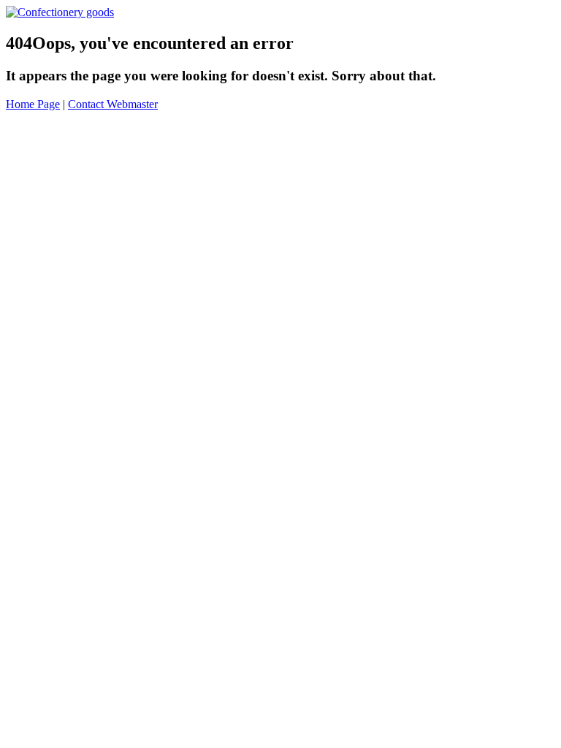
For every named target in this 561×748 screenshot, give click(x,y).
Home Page (33, 104)
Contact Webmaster (113, 104)
